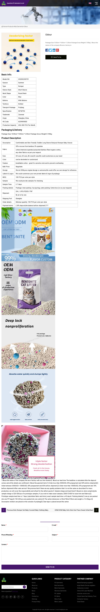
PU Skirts (57, 596)
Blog (33, 593)
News (33, 591)
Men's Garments (59, 588)
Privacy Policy (36, 601)
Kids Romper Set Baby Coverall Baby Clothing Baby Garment (30, 510)
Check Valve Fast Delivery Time (86, 596)
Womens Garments (60, 591)
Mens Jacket (58, 601)
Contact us (35, 596)
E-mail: (54, 525)
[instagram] (18, 596)
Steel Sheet (80, 601)
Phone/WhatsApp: (7, 535)
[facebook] (2, 596)
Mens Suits (57, 599)
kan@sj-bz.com (63, 609)
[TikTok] (22, 596)
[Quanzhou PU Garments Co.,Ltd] (11, 579)
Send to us (57, 57)
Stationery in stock (83, 588)
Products (10, 26)
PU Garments (58, 582)
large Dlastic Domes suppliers (86, 585)
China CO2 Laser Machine (85, 591)
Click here (15, 591)
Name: (3, 525)
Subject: (55, 535)
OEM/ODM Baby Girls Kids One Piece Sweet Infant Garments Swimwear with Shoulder (72, 510)
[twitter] (10, 596)
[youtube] (14, 596)
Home (5, 26)
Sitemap (34, 599)
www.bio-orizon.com (83, 593)
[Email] (24, 586)
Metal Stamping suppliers (85, 582)
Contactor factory (82, 599)
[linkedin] (6, 596)
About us (34, 585)
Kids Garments (18, 26)
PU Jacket (57, 593)
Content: (4, 544)
